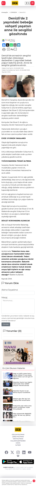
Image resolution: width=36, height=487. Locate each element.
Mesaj (4, 297)
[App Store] (26, 461)
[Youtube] (30, 452)
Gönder (6, 324)
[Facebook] (6, 452)
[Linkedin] (24, 452)
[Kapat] (34, 480)
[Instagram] (18, 452)
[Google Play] (10, 461)
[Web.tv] (18, 456)
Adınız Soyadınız (10, 290)
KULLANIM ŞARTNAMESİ (18, 441)
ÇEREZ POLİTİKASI (18, 436)
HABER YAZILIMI (8, 467)
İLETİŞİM (18, 445)
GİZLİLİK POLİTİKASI (18, 434)
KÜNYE (18, 443)
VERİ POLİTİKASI (18, 439)
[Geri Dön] (4, 3)
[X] (12, 452)
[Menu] (32, 3)
